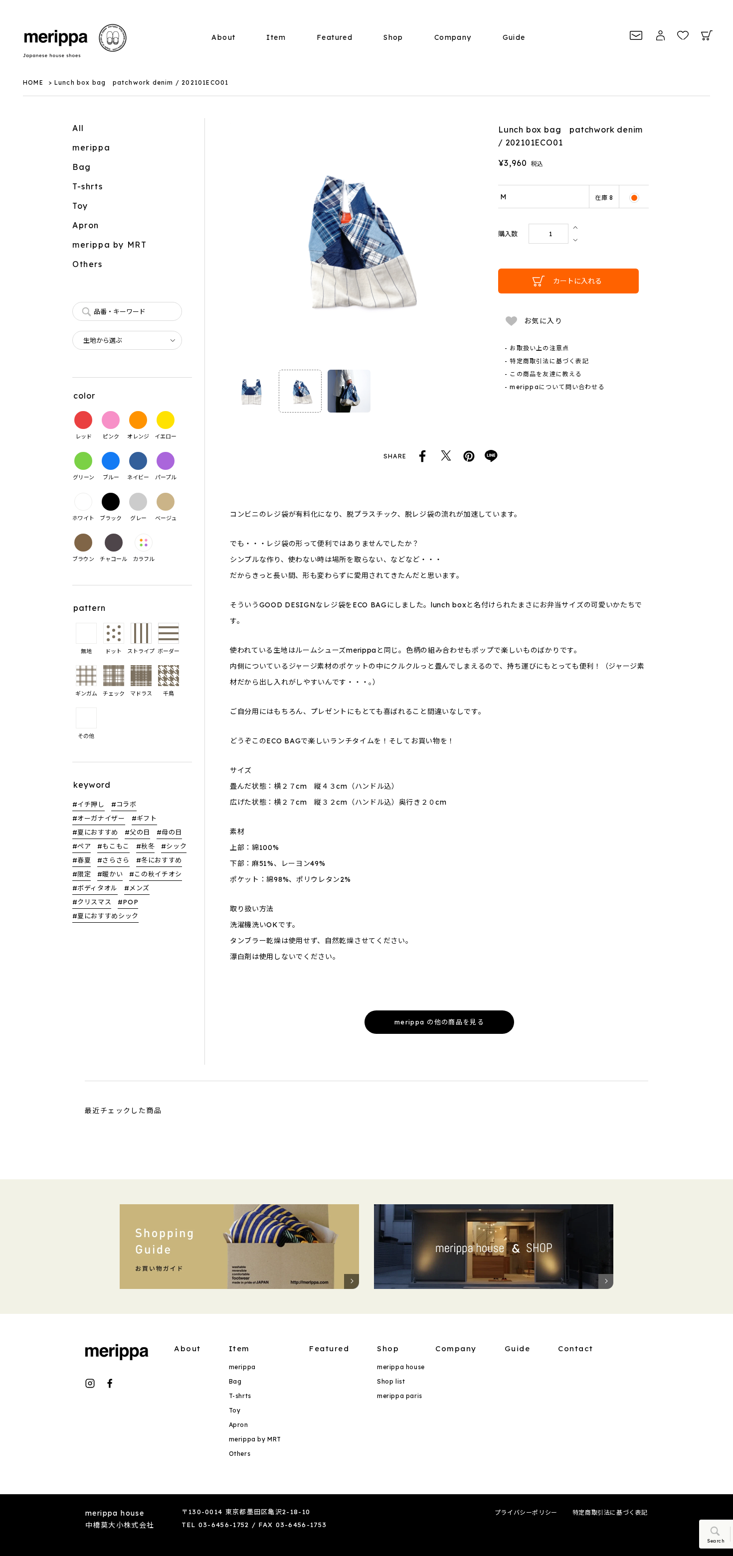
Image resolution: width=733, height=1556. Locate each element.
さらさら (116, 860)
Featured (335, 37)
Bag (81, 167)
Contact (575, 1348)
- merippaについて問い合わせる (555, 387)
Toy (80, 206)
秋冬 (148, 846)
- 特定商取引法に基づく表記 (547, 361)
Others (87, 264)
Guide (514, 37)
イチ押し (91, 804)
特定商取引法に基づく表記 (610, 1512)
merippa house (401, 1367)
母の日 (172, 832)
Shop (393, 37)
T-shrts (87, 186)
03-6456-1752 (223, 1525)
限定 (84, 874)
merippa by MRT (109, 245)
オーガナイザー (101, 818)
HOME (33, 82)
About (223, 37)
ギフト (147, 818)
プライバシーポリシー (526, 1512)
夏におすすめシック (108, 916)
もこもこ (116, 846)
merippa (91, 147)
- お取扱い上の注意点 (537, 348)
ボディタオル (97, 888)
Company (453, 37)
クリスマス (94, 902)
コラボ (126, 804)
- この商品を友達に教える (543, 374)
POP (130, 902)
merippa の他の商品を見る (439, 1022)
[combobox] (127, 311)
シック (176, 846)
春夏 (84, 860)
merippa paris (399, 1396)
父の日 (140, 832)
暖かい (112, 874)
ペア (84, 846)
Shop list (391, 1381)
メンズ (139, 888)
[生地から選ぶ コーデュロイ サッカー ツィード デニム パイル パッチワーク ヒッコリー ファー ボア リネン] (127, 340)
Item (276, 37)
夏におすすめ (97, 832)
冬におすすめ (161, 860)
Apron (85, 225)
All (78, 128)
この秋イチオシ (158, 874)
